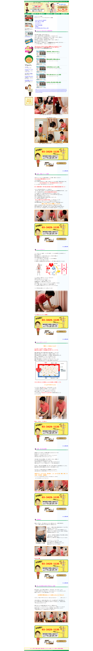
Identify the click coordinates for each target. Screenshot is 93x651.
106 (49, 91)
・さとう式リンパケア (38, 24)
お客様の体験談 (60, 648)
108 (51, 91)
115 (61, 91)
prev (36, 89)
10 (43, 89)
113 (58, 91)
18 (51, 89)
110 (54, 91)
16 (49, 89)
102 (43, 91)
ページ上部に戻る (65, 246)
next (41, 92)
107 (50, 91)
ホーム (36, 16)
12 (45, 89)
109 (53, 91)
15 (48, 89)
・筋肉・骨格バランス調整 (39, 21)
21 (54, 89)
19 (52, 89)
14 (47, 89)
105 (47, 91)
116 (62, 91)
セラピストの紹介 (48, 648)
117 (64, 91)
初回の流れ (43, 648)
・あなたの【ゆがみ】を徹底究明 (40, 20)
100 (41, 91)
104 (46, 91)
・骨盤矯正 (36, 26)
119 (36, 92)
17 (50, 89)
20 (53, 89)
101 (42, 91)
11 (44, 89)
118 (65, 91)
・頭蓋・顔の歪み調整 (38, 25)
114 (60, 91)
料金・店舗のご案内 (36, 648)
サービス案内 (54, 648)
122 (40, 92)
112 (57, 91)
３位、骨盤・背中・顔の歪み (28, 73)
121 (38, 92)
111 (56, 91)
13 (46, 89)
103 (45, 91)
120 (37, 92)
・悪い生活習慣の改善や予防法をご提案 (41, 28)
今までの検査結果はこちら (28, 36)
